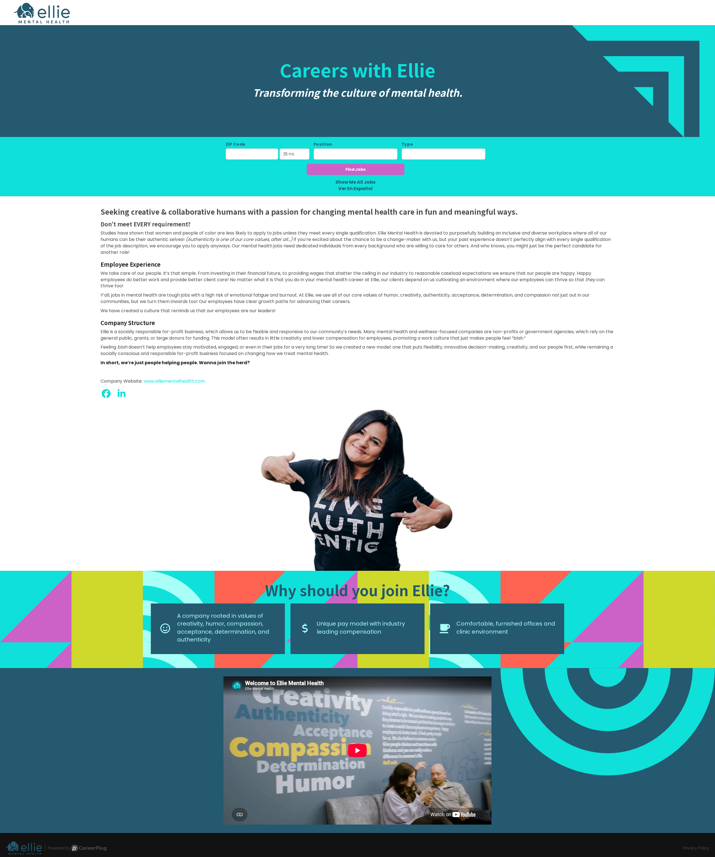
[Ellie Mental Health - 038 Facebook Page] (106, 393)
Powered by (59, 848)
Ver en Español (355, 189)
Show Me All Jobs (355, 182)
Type (407, 144)
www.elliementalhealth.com (174, 381)
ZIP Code (236, 144)
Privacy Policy (696, 848)
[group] (357, 485)
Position (323, 144)
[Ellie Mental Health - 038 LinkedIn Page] (121, 393)
